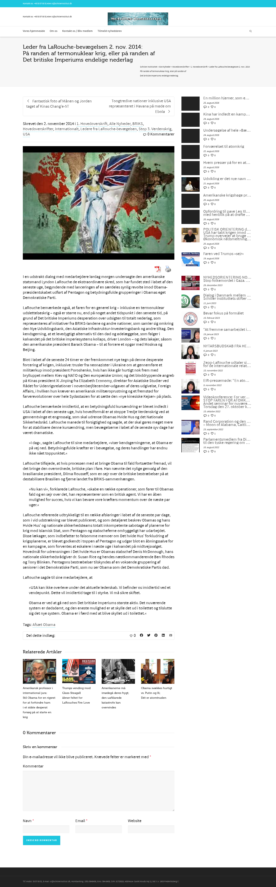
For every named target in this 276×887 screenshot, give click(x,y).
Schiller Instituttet (148, 67)
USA (26, 134)
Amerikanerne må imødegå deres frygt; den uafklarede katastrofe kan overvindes (115, 698)
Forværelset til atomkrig (223, 146)
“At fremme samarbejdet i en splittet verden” (227, 329)
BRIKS (137, 123)
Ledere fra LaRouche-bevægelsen (108, 129)
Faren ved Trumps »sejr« (223, 253)
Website (134, 820)
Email (80, 820)
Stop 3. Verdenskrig (155, 129)
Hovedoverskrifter (38, 129)
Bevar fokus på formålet (223, 313)
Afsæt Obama (44, 624)
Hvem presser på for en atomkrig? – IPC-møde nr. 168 (227, 162)
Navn (27, 820)
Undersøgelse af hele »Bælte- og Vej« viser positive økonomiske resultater (227, 130)
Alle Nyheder (120, 123)
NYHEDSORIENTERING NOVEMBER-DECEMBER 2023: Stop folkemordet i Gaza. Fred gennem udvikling (227, 279)
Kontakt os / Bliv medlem (77, 31)
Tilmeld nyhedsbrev (110, 31)
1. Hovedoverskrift (92, 123)
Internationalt (67, 129)
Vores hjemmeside (34, 31)
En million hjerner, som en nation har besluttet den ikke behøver (227, 98)
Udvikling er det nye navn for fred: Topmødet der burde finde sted (227, 178)
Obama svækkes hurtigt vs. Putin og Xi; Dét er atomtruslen (156, 693)
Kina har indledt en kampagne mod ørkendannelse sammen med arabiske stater (227, 114)
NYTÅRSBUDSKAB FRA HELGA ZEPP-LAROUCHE (227, 346)
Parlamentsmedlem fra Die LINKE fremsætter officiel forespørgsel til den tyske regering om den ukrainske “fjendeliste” (227, 441)
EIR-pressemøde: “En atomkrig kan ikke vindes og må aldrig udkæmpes (227, 380)
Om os (53, 31)
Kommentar (33, 766)
